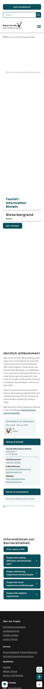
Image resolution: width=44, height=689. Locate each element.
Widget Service (10, 671)
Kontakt (6, 667)
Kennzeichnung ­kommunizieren (18, 656)
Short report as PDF (16, 549)
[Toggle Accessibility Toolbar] (39, 677)
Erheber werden (11, 635)
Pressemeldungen (28, 652)
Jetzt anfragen (12, 225)
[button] (39, 26)
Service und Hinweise (13, 675)
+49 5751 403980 (13, 462)
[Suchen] (38, 15)
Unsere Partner (10, 639)
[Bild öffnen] (22, 518)
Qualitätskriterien (11, 631)
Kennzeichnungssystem (14, 626)
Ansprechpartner (11, 652)
